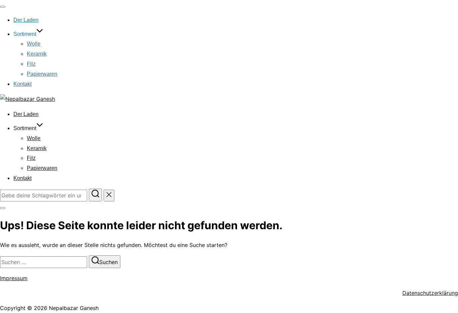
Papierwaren (42, 74)
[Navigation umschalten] (2, 7)
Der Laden (26, 20)
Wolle (34, 44)
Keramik (37, 54)
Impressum (13, 278)
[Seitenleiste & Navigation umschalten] (2, 208)
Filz (31, 64)
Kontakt (22, 84)
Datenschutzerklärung (430, 293)
